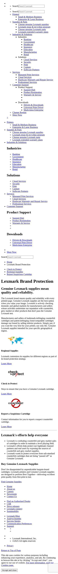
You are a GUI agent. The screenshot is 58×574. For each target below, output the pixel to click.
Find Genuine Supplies (11, 481)
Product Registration (33, 92)
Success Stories (13, 521)
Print (26, 64)
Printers (10, 122)
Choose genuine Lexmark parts (32, 29)
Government (29, 42)
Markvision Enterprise (33, 110)
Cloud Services (30, 59)
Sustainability (13, 511)
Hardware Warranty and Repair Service (35, 80)
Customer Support (15, 206)
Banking (27, 39)
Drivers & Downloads (33, 105)
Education (28, 49)
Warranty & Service (32, 95)
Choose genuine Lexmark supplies (33, 24)
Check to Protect (14, 269)
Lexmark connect (14, 509)
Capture (27, 67)
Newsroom (12, 494)
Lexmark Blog (13, 516)
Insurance (28, 47)
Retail (26, 54)
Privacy (10, 546)
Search (15, 6)
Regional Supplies (15, 272)
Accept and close (9, 570)
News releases (13, 506)
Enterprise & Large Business (31, 19)
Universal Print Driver (33, 107)
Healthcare (28, 44)
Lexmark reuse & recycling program (34, 27)
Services (10, 194)
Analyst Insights (14, 518)
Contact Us (12, 496)
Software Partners (31, 69)
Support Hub (29, 90)
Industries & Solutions (16, 142)
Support (10, 526)
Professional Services (27, 82)
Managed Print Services (28, 75)
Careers (10, 491)
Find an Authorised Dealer (18, 501)
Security (27, 62)
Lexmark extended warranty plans (33, 32)
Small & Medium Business (30, 17)
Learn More (6, 363)
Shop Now (17, 115)
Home (9, 262)
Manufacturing (30, 52)
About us (11, 489)
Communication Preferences (19, 523)
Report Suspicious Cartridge (19, 274)
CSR (9, 504)
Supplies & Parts (14, 130)
